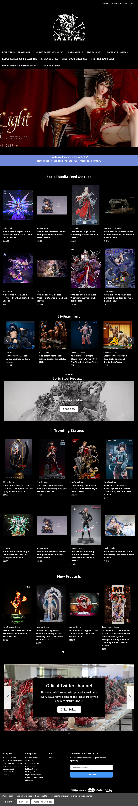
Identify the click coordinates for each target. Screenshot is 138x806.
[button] (69, 409)
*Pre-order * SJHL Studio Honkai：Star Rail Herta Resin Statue (18, 297)
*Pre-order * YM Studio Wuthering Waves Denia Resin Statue (52, 297)
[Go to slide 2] (131, 340)
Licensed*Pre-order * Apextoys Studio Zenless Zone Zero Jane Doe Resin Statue (117, 490)
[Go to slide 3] (72, 374)
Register (123, 3)
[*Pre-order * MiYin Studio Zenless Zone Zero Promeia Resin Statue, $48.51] (120, 268)
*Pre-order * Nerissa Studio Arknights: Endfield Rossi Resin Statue (51, 234)
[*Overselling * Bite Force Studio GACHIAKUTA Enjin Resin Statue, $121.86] (86, 459)
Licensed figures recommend (48, 52)
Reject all (23, 801)
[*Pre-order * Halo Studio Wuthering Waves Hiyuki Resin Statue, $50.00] (86, 268)
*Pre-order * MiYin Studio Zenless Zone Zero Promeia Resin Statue (118, 297)
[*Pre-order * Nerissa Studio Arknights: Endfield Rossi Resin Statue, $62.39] (52, 205)
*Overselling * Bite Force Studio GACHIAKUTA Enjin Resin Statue (83, 488)
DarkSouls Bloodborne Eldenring (19, 59)
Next (131, 615)
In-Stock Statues (49, 59)
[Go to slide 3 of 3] (72, 652)
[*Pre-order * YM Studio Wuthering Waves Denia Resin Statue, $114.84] (52, 268)
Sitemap (6, 774)
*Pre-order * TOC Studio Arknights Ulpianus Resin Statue (18, 358)
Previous (3, 615)
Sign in (114, 3)
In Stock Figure (75, 52)
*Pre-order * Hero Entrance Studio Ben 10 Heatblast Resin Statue (17, 633)
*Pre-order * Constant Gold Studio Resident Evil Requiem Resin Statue (119, 234)
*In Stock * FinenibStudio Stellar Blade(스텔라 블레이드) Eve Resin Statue (52, 488)
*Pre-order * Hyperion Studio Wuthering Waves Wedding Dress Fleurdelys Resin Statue (49, 635)
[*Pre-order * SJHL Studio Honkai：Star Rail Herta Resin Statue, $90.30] (18, 268)
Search (105, 3)
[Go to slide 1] (7, 340)
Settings (9, 801)
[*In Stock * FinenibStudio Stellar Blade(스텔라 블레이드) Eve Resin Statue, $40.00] (52, 459)
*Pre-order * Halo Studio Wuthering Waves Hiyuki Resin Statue (83, 297)
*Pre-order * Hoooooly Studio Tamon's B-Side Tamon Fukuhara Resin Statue (82, 556)
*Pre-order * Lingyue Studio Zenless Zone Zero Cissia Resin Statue (83, 633)
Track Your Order (51, 65)
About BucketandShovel (74, 59)
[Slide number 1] (69, 108)
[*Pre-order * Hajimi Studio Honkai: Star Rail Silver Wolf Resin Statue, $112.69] (18, 205)
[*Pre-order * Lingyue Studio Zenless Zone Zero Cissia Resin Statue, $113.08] (84, 604)
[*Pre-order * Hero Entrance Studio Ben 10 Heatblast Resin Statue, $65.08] (18, 604)
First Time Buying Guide (102, 59)
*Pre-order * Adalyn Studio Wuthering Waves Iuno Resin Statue (119, 554)
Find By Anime (93, 52)
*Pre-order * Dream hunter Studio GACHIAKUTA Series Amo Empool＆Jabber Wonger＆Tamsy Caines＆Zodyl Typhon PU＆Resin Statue (116, 638)
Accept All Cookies (43, 801)
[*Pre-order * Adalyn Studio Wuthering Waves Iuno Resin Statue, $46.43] (120, 525)
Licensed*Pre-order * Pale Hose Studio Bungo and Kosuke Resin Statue (115, 358)
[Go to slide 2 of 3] (68, 652)
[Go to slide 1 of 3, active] (63, 652)
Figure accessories (116, 52)
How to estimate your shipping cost (20, 65)
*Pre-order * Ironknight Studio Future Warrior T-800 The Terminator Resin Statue (84, 358)
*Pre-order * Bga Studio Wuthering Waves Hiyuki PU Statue (84, 234)
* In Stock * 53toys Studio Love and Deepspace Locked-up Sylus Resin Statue (18, 488)
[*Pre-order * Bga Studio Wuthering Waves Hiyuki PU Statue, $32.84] (86, 205)
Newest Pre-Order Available (16, 52)
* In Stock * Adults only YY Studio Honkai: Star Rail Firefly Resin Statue (17, 554)
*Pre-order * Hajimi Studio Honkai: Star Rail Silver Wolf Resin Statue (17, 234)
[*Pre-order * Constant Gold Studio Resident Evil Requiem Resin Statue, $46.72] (120, 205)
